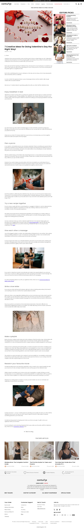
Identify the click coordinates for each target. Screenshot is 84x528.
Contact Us (23, 505)
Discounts (41, 521)
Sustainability (53, 523)
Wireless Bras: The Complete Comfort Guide (16, 463)
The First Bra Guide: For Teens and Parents (40, 463)
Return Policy (7, 509)
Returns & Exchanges (67, 521)
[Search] (76, 4)
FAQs (22, 507)
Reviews (34, 521)
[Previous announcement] (6, 7)
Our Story (23, 509)
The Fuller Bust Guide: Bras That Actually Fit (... (65, 463)
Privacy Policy (45, 523)
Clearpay (7, 516)
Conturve (18, 521)
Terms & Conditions (54, 521)
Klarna (6, 514)
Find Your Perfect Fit (9, 512)
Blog (22, 514)
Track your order (25, 512)
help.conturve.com (41, 508)
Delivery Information (9, 507)
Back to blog (29, 431)
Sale (47, 521)
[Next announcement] (77, 7)
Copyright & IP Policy (34, 523)
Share (7, 55)
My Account (7, 505)
